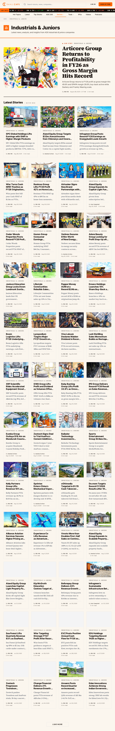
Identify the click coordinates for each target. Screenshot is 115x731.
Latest (27, 14)
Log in (93, 4)
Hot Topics (17, 14)
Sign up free (105, 4)
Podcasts (98, 14)
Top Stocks (38, 14)
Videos (88, 14)
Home (5, 19)
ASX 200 (49, 14)
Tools (70, 14)
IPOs (80, 14)
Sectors (60, 14)
